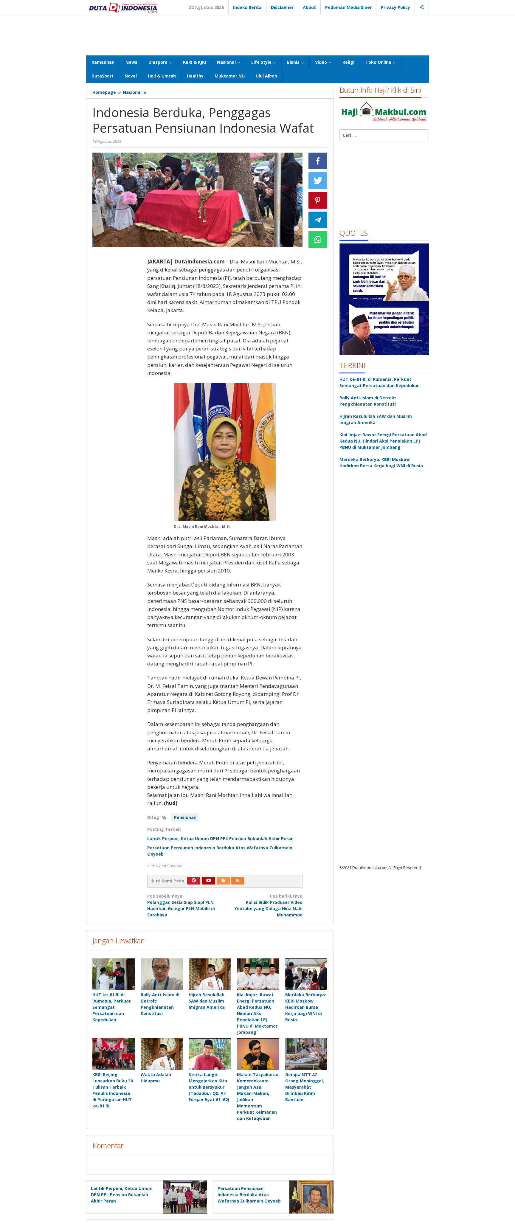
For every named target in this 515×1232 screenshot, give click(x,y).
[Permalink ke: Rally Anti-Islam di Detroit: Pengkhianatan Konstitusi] (162, 974)
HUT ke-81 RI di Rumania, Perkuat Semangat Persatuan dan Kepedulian (111, 1007)
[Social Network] (422, 7)
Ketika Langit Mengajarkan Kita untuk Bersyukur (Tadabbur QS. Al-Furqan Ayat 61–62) (209, 1087)
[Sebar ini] (318, 161)
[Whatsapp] (318, 239)
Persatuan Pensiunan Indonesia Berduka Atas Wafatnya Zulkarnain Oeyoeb (250, 1195)
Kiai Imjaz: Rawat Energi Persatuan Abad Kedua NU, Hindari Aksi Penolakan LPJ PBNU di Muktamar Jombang (257, 1013)
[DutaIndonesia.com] (123, 7)
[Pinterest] (193, 881)
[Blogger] (223, 881)
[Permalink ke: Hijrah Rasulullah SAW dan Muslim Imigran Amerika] (210, 974)
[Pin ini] (318, 200)
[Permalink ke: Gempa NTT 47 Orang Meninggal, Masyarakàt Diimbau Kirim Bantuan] (306, 1054)
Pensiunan (185, 817)
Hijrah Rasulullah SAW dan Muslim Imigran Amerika (207, 1001)
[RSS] (237, 881)
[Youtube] (208, 881)
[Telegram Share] (318, 220)
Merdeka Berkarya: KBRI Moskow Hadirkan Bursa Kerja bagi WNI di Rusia (305, 1007)
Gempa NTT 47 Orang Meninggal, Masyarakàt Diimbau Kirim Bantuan (304, 1087)
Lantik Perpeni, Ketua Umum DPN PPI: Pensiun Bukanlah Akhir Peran (220, 838)
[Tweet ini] (318, 180)
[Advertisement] (257, 34)
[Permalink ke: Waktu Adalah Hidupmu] (162, 1054)
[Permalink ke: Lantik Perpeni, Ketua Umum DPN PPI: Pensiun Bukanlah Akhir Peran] (183, 1197)
